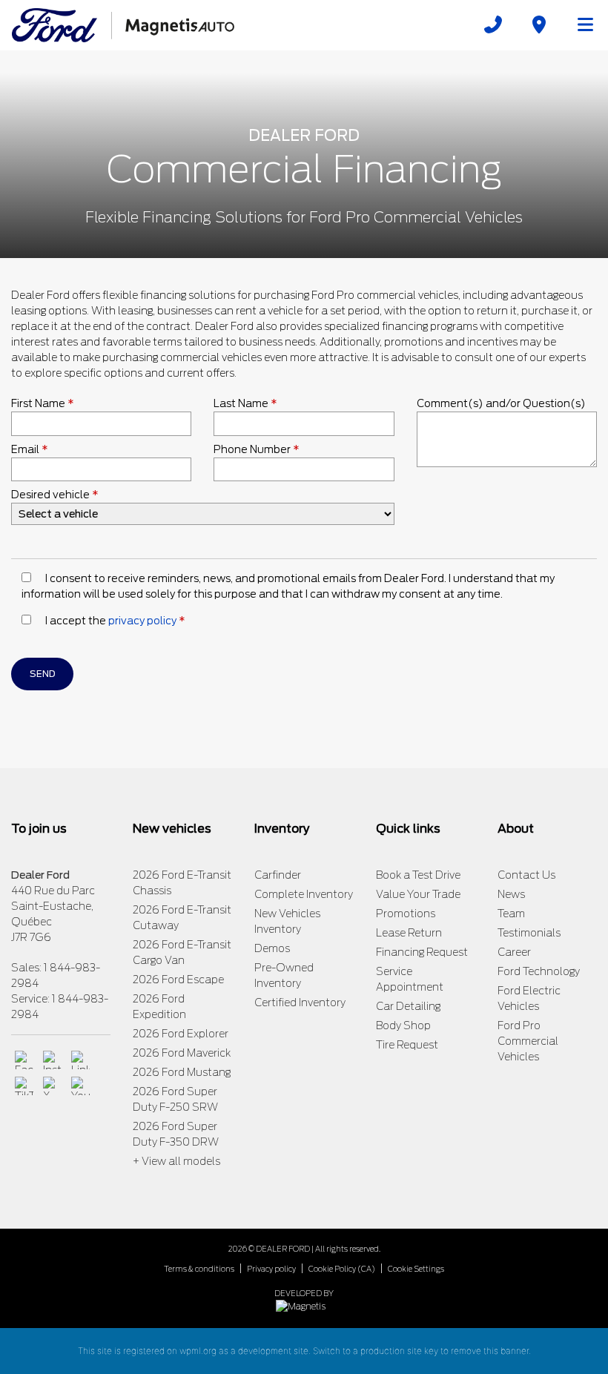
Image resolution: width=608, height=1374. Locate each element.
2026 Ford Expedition (159, 1006)
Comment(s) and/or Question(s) (501, 403)
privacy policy (142, 621)
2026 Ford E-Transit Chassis (182, 882)
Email (29, 449)
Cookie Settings (416, 1268)
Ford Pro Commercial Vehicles (528, 1041)
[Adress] (539, 24)
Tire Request (407, 1045)
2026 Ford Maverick (182, 1053)
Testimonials (529, 933)
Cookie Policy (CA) (341, 1268)
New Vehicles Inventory (287, 921)
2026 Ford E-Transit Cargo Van (182, 952)
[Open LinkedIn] (80, 1060)
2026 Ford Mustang (182, 1072)
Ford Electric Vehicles (529, 998)
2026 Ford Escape (178, 979)
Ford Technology (539, 971)
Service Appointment (409, 979)
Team (511, 913)
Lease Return (409, 933)
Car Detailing (408, 1006)
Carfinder (277, 875)
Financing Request (422, 952)
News (511, 894)
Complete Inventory (303, 894)
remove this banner (490, 1350)
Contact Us (526, 875)
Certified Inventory (300, 1002)
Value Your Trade (418, 894)
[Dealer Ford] (123, 24)
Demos (272, 948)
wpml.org (198, 1350)
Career (514, 952)
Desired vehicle (55, 495)
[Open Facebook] (24, 1060)
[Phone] (493, 24)
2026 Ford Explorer (180, 1034)
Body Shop (403, 1025)
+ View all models (176, 1161)
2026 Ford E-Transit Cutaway (182, 917)
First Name (42, 403)
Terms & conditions (199, 1268)
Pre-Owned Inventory (284, 975)
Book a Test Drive (418, 875)
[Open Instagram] (52, 1060)
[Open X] (52, 1086)
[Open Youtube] (80, 1086)
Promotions (405, 913)
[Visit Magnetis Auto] (304, 1305)
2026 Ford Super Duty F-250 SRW (175, 1099)
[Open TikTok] (24, 1086)
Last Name (245, 403)
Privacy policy (271, 1268)
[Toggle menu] (579, 24)
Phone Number (257, 449)
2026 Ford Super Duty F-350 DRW (176, 1134)
